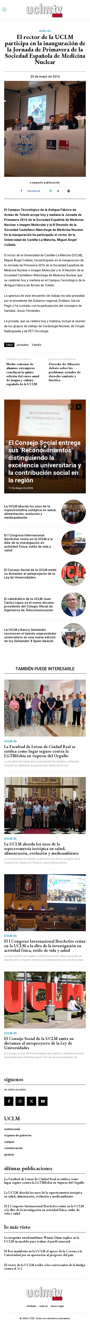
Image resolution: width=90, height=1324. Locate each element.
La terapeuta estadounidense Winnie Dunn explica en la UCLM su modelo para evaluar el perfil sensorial (41, 1239)
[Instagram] (20, 1101)
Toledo (36, 344)
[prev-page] (71, 407)
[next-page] (79, 407)
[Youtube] (43, 1101)
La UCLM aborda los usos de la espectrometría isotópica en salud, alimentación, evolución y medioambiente (30, 511)
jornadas (22, 344)
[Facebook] (8, 1101)
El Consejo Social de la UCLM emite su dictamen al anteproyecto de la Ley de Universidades (30, 573)
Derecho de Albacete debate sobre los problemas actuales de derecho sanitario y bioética (65, 372)
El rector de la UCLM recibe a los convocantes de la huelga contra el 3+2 (44, 1267)
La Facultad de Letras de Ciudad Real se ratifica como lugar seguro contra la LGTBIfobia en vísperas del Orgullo (39, 751)
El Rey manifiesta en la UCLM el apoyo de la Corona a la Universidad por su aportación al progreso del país (43, 1253)
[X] (31, 1101)
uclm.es (45, 31)
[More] (68, 191)
